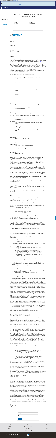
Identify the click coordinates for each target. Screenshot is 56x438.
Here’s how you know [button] (15, 0)
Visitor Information (28, 424)
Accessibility (9, 428)
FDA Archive (9, 424)
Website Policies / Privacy (28, 426)
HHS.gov (46, 426)
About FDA (9, 426)
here (20, 4)
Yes (20, 413)
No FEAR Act (28, 428)
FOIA (46, 424)
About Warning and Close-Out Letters (4, 25)
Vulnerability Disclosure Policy (28, 430)
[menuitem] (51, 21)
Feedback (55, 218)
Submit (20, 418)
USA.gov (46, 428)
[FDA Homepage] (4, 7)
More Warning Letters (5, 19)
